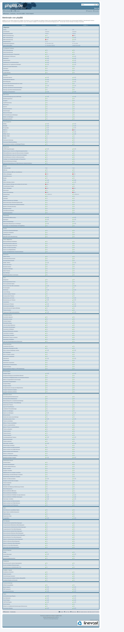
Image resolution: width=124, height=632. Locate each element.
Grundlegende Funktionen (8, 48)
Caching (5, 228)
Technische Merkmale (7, 583)
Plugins (4, 594)
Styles (4, 507)
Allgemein (6, 27)
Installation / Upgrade (7, 570)
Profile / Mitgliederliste (7, 239)
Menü (96, 8)
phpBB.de (57, 617)
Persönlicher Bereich (7, 315)
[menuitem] (12, 11)
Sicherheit (5, 75)
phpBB (46, 615)
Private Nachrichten (7, 344)
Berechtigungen (6, 521)
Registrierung (6, 146)
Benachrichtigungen (7, 550)
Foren (4, 277)
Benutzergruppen (6, 371)
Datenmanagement (7, 121)
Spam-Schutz (6, 94)
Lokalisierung (6, 561)
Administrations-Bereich (8, 460)
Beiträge (5, 166)
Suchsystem (5, 254)
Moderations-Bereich (7, 394)
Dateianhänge (6, 215)
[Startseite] (15, 6)
